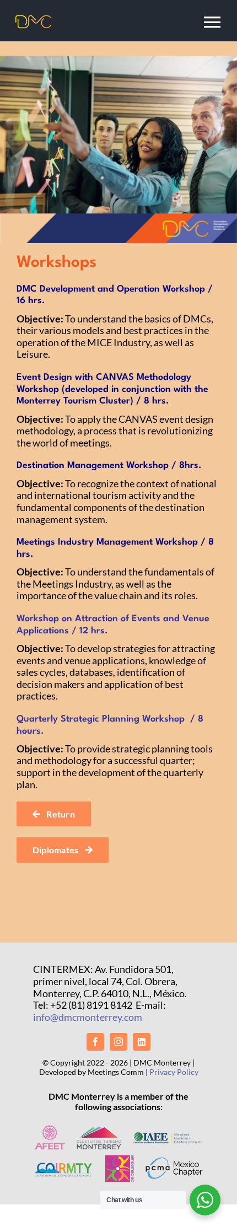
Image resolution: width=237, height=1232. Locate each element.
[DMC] (33, 20)
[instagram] (118, 1042)
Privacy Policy (173, 1072)
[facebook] (95, 1042)
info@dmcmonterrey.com (87, 1017)
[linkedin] (141, 1042)
